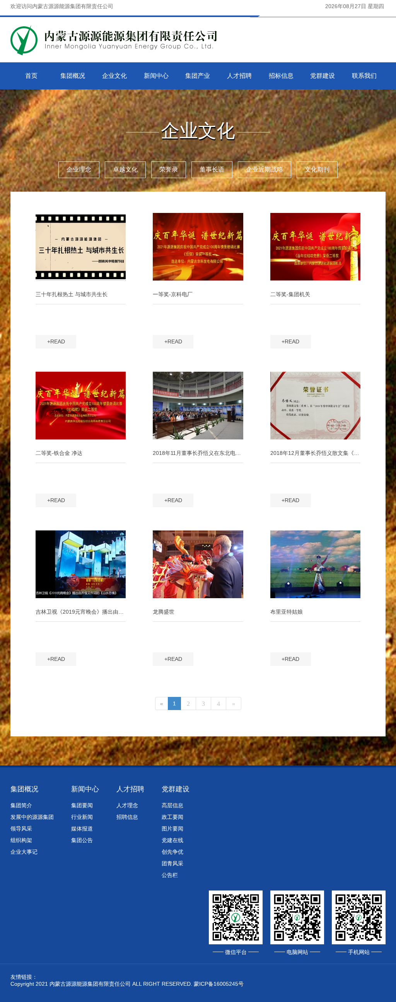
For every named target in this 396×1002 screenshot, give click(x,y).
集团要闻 (82, 805)
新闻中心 (156, 75)
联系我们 (364, 75)
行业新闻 (82, 817)
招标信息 (281, 75)
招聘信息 (127, 817)
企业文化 (114, 75)
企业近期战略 (264, 169)
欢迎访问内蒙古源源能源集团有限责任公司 (61, 6)
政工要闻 (172, 817)
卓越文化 (125, 169)
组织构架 (21, 840)
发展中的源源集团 (32, 817)
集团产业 (197, 75)
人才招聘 (239, 75)
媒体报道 (82, 828)
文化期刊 (317, 169)
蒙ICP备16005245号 (219, 984)
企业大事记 (24, 852)
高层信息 (172, 805)
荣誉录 (168, 169)
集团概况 (72, 75)
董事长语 (212, 169)
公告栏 (170, 875)
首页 (31, 75)
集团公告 (82, 840)
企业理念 (79, 169)
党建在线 (172, 840)
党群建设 (322, 75)
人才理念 (127, 805)
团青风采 (172, 863)
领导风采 (21, 828)
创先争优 (172, 852)
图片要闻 (172, 828)
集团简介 (21, 805)
